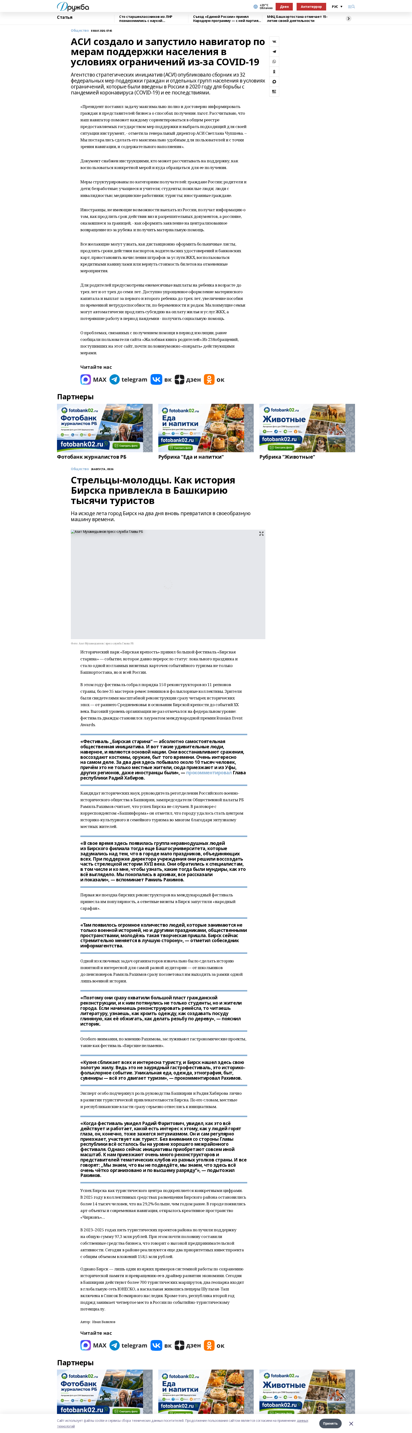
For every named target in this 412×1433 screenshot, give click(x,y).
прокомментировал (209, 773)
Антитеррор (311, 6)
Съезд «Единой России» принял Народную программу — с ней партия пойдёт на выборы (225, 19)
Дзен (284, 6)
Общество (80, 31)
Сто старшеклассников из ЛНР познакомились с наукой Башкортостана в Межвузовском (148, 19)
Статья (64, 17)
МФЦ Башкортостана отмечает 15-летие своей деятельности (297, 19)
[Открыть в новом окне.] (93, 379)
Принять (330, 1423)
